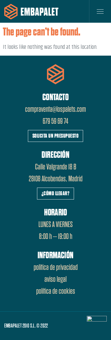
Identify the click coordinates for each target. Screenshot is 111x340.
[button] (55, 136)
